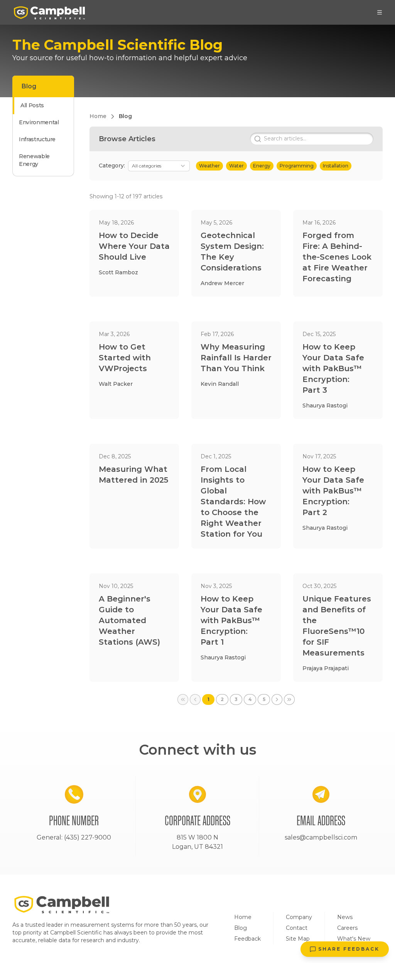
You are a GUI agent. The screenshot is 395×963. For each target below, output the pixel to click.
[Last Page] (289, 699)
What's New (353, 938)
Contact (296, 927)
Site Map (298, 938)
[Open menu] (379, 12)
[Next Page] (277, 699)
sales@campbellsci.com (321, 837)
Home (243, 917)
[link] (182, 699)
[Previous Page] (195, 699)
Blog (240, 927)
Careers (347, 927)
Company (299, 917)
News (345, 917)
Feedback (247, 938)
